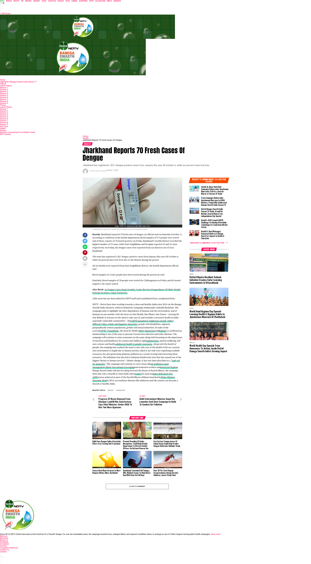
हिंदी (22, 1)
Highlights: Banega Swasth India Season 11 (18, 82)
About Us (4, 540)
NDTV (2, 1)
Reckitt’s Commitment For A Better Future (17, 132)
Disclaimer (4, 544)
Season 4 (4, 93)
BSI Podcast (5, 134)
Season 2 (4, 89)
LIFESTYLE (52, 1)
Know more (215, 534)
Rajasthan (100, 1)
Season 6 (4, 97)
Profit (16, 1)
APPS (91, 1)
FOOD (44, 1)
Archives (3, 536)
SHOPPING (83, 1)
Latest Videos (6, 86)
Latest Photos (6, 107)
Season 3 (4, 91)
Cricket (36, 1)
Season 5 (4, 95)
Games (74, 1)
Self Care (4, 126)
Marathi (117, 1)
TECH (67, 1)
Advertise (4, 538)
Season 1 (4, 87)
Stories (3, 130)
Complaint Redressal (9, 548)
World (9, 1)
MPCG (109, 1)
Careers (3, 552)
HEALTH (61, 1)
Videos (3, 84)
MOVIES (28, 1)
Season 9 (4, 103)
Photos (3, 105)
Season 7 (4, 99)
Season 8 (4, 101)
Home (2, 80)
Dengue (111, 390)
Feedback (4, 542)
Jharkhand (120, 390)
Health (2, 128)
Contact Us (4, 550)
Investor (3, 546)
